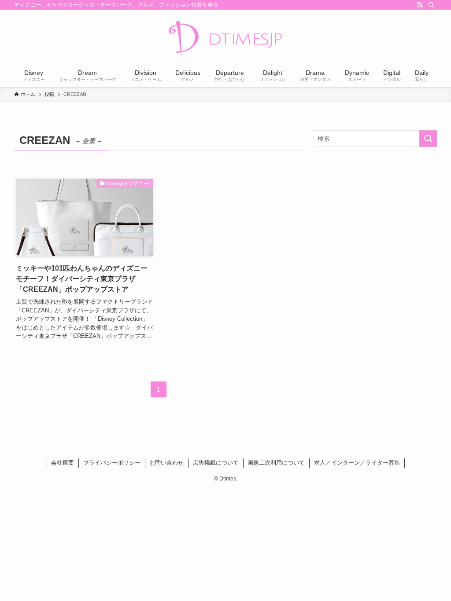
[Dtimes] (225, 37)
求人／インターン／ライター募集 (357, 462)
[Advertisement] (375, 217)
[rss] (419, 5)
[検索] (431, 5)
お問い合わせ (166, 462)
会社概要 (62, 462)
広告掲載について (216, 462)
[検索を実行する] (428, 138)
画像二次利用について (276, 462)
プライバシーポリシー (111, 462)
